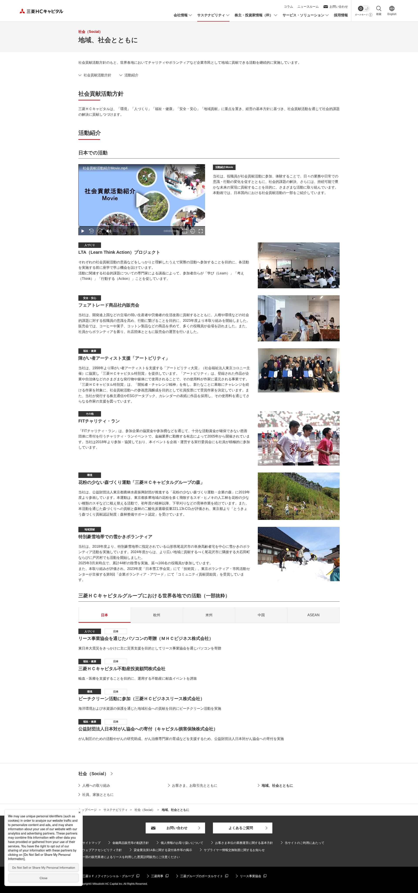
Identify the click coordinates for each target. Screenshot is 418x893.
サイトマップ (91, 843)
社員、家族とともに (98, 794)
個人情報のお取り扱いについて (182, 843)
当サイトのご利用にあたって (304, 843)
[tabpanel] (209, 685)
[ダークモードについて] (370, 15)
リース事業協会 (251, 876)
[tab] (105, 615)
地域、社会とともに (277, 785)
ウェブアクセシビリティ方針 (102, 850)
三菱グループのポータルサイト (199, 876)
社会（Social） (93, 773)
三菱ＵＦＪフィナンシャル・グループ (106, 876)
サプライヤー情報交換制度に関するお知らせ (232, 850)
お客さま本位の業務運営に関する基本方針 (244, 843)
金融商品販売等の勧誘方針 (128, 843)
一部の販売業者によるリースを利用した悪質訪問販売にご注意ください (131, 857)
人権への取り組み (96, 785)
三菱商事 (158, 876)
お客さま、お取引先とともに (194, 785)
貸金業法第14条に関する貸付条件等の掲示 (161, 850)
